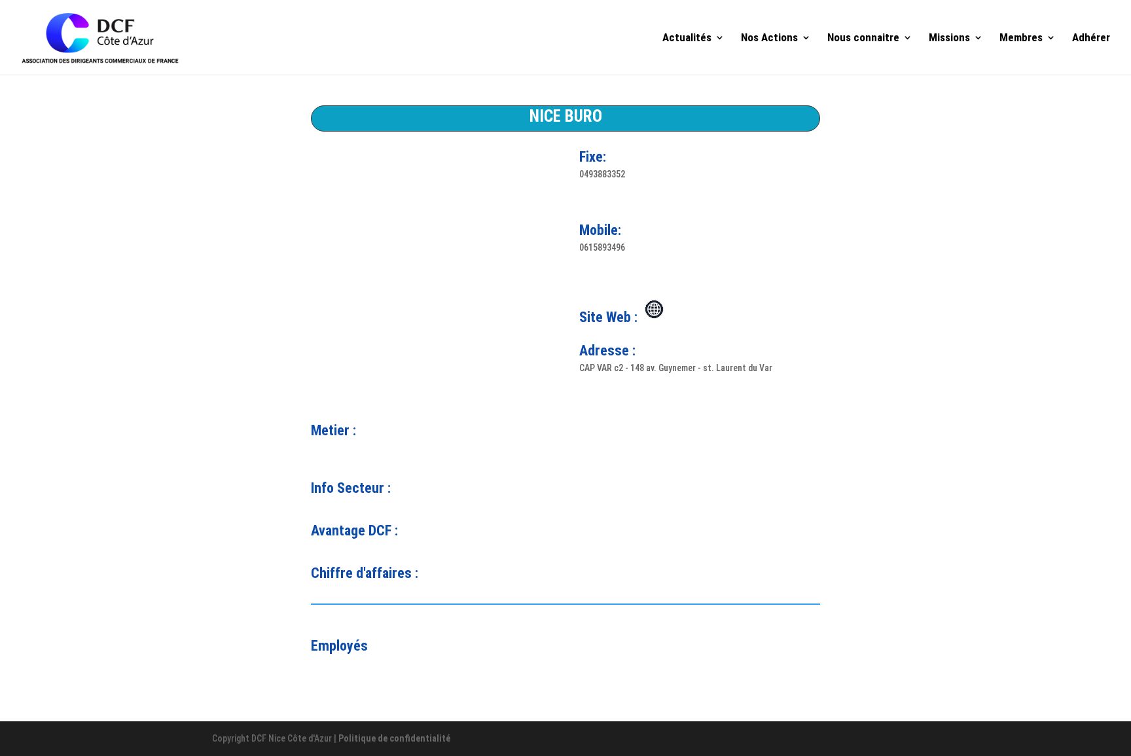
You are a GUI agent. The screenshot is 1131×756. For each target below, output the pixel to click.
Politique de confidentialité (394, 738)
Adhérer (1091, 38)
